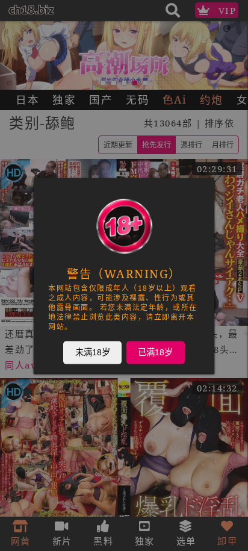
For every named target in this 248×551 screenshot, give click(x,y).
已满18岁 (155, 351)
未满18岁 (92, 351)
